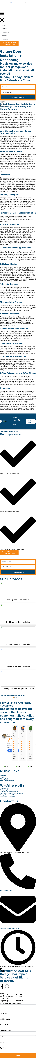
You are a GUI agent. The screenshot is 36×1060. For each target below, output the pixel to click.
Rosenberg (17, 697)
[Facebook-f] (2, 986)
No (7, 998)
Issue (2, 993)
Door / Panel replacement (25, 995)
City (1, 1036)
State (2, 1042)
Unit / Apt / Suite (5, 1031)
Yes (3, 998)
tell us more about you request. (11, 1003)
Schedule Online (18, 97)
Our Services (5, 32)
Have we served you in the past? (11, 1000)
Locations (4, 35)
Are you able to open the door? (11, 997)
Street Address (5, 1025)
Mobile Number (5, 1019)
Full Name (3, 1013)
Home (3, 25)
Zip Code (3, 1048)
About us (4, 28)
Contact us (5, 39)
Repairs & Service (8, 995)
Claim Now (30, 421)
